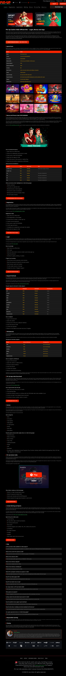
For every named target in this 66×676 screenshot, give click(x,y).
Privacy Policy (41, 658)
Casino (5, 7)
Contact (25, 658)
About (21, 658)
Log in (54, 3)
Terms (46, 658)
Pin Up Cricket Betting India (20, 514)
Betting (26, 7)
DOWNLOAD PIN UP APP (12, 400)
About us (43, 7)
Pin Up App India (15, 385)
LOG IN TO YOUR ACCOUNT (12, 271)
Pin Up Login (15, 243)
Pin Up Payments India (23, 283)
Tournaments (24, 2)
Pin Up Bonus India (14, 125)
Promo (16, 2)
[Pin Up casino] (5, 2)
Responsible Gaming (33, 658)
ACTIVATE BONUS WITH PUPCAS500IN (15, 198)
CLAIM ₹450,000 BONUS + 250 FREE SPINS (17, 42)
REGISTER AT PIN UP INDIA (12, 232)
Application (19, 7)
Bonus (31, 7)
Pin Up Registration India (19, 211)
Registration (12, 7)
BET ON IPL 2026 (10, 539)
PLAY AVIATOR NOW (11, 501)
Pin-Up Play (37, 7)
